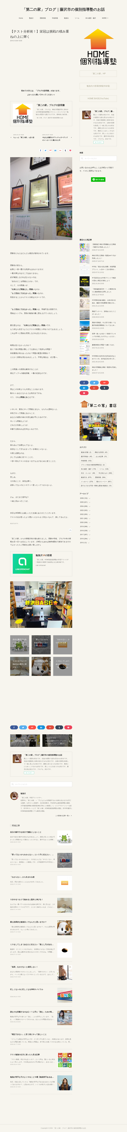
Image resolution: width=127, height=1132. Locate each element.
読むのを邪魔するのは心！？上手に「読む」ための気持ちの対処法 (36, 1011)
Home (21, 18)
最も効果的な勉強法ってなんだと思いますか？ (28, 922)
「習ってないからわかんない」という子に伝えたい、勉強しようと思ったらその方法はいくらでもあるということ (54, 854)
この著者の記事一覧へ (62, 815)
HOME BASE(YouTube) (98, 98)
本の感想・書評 (90, 18)
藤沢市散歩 (86, 456)
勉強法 (66, 18)
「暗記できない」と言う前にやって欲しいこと (28, 1034)
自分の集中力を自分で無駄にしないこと (25, 832)
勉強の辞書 (86, 452)
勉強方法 (86, 477)
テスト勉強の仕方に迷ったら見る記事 (25, 1054)
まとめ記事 (101, 456)
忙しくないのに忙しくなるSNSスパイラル (26, 989)
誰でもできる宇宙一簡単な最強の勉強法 (96, 485)
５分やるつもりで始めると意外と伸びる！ (26, 899)
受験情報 (43, 18)
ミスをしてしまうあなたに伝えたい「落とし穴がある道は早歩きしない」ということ (43, 944)
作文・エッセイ (88, 473)
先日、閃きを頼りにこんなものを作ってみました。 (27, 882)
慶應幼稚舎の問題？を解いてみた (103, 345)
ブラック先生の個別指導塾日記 (93, 465)
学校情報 (55, 18)
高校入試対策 (101, 452)
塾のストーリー (103, 481)
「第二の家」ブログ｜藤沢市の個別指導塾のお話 (63, 9)
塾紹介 (31, 18)
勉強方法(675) (14, 523)
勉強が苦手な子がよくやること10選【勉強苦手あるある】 (33, 1077)
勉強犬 (23, 793)
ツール (77, 18)
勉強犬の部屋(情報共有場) (98, 86)
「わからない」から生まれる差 (22, 877)
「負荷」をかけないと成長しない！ (24, 967)
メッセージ (87, 481)
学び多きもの (105, 473)
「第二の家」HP (98, 74)
